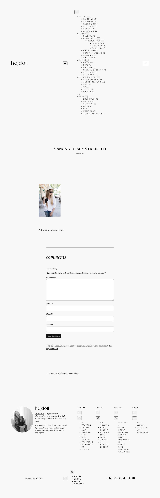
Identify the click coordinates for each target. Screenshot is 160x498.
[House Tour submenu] (102, 41)
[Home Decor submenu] (98, 38)
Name (49, 304)
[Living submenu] (87, 34)
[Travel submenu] (88, 17)
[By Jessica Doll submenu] (98, 77)
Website (49, 325)
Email (49, 314)
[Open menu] (65, 63)
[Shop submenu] (86, 97)
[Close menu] (76, 12)
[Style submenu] (86, 60)
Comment (51, 278)
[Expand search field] (146, 63)
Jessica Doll (39, 414)
